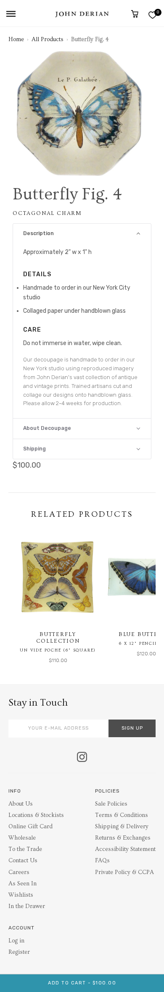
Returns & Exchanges (123, 838)
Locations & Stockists (36, 815)
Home (16, 39)
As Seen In (22, 883)
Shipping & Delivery (121, 826)
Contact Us (22, 860)
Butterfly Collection (58, 637)
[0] (152, 14)
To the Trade (25, 849)
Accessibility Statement (125, 849)
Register (19, 952)
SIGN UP (132, 728)
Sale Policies (111, 804)
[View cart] (134, 14)
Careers (18, 872)
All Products (47, 39)
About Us (20, 804)
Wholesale (22, 838)
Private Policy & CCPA (124, 872)
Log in (16, 940)
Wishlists (20, 895)
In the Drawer (26, 906)
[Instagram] (82, 758)
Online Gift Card (30, 826)
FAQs (102, 860)
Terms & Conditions (121, 815)
